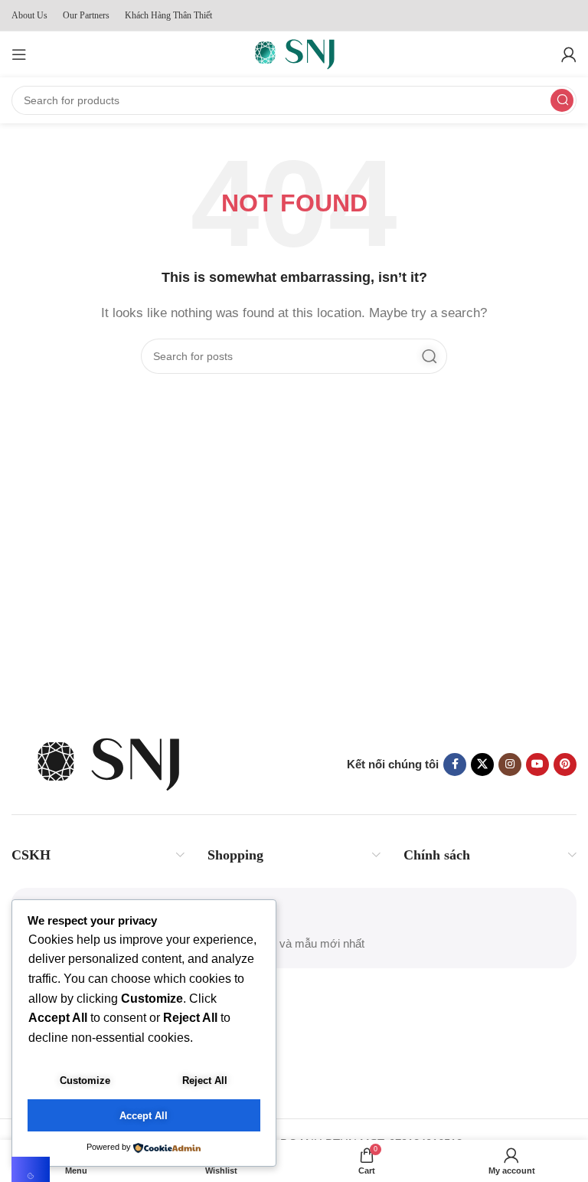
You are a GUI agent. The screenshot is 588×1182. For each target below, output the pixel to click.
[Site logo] (294, 53)
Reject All (204, 1080)
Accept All (143, 1115)
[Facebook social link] (454, 764)
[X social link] (482, 764)
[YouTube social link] (537, 764)
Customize (85, 1080)
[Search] (561, 100)
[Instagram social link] (509, 764)
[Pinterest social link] (565, 764)
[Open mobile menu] (19, 54)
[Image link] (107, 763)
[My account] (569, 54)
